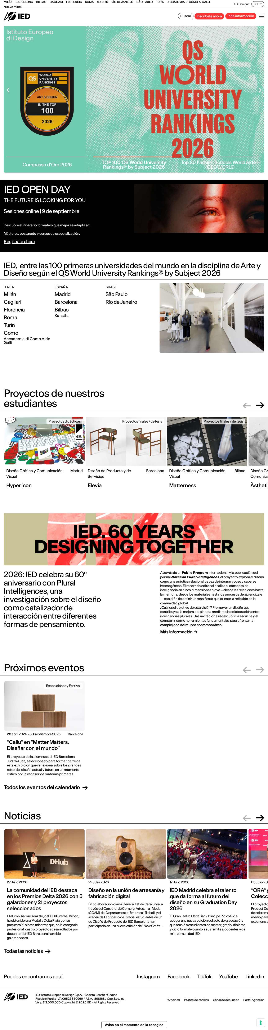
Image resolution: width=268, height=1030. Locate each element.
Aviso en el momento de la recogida (134, 1025)
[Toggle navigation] (261, 16)
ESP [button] (256, 4)
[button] (247, 405)
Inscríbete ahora (209, 16)
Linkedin (254, 976)
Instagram (148, 976)
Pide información (241, 16)
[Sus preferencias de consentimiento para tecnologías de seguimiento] (261, 1023)
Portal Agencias (253, 1000)
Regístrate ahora (19, 241)
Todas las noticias (23, 951)
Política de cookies (196, 1000)
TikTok (204, 976)
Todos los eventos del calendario (42, 787)
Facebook (179, 976)
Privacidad (173, 1000)
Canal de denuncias (226, 1000)
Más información (176, 632)
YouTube (228, 976)
